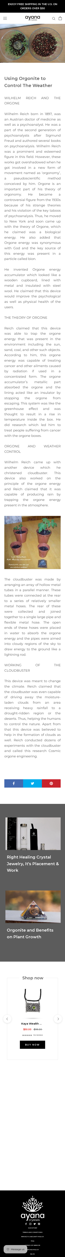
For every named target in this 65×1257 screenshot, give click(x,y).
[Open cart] (60, 18)
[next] (58, 1019)
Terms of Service (32, 1245)
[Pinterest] (39, 1224)
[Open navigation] (5, 18)
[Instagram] (30, 1224)
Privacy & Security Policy (32, 1236)
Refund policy (32, 1249)
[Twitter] (35, 1224)
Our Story (32, 1228)
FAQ (32, 1241)
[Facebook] (26, 1224)
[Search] (53, 18)
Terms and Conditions (32, 1232)
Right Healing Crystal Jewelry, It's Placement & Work (33, 864)
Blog (32, 1254)
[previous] (7, 1019)
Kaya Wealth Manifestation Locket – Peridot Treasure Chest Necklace (32, 1023)
